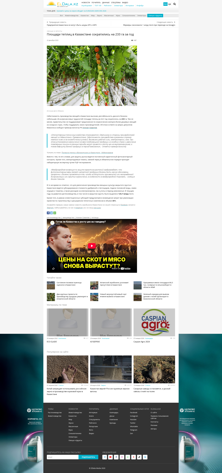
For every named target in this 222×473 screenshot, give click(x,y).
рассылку (97, 208)
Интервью (93, 412)
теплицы (95, 217)
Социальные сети (139, 409)
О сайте (154, 412)
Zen (131, 433)
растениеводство (54, 217)
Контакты (154, 422)
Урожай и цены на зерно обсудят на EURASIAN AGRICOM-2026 (81, 11)
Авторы (154, 429)
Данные (114, 409)
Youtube (133, 419)
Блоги (91, 416)
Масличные (109, 15)
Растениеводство (55, 412)
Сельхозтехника (128, 15)
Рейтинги (93, 423)
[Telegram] (51, 212)
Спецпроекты (94, 419)
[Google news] (145, 457)
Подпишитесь (88, 457)
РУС (165, 4)
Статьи (61, 385)
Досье (112, 416)
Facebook (124, 205)
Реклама (154, 425)
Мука (118, 15)
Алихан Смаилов (90, 127)
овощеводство (68, 217)
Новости (73, 409)
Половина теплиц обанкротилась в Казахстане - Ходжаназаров (87, 152)
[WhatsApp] (54, 212)
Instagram (79, 208)
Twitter (133, 423)
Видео (91, 433)
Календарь (149, 338)
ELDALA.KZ (156, 409)
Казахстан (85, 15)
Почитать (94, 409)
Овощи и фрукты (155, 15)
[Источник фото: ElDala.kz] (92, 76)
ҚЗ (169, 4)
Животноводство (71, 15)
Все (61, 15)
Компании (62, 338)
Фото (91, 430)
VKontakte (134, 426)
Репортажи (93, 426)
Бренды (113, 423)
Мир (93, 15)
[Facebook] (48, 212)
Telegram (50, 208)
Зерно (99, 15)
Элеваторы (141, 15)
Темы (51, 409)
